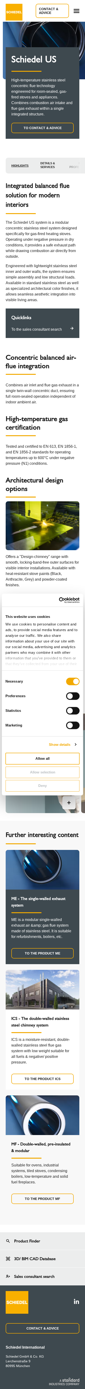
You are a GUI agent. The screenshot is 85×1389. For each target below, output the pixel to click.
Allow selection (42, 772)
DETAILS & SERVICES (47, 165)
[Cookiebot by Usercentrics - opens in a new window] (60, 600)
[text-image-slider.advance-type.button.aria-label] (69, 802)
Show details (59, 745)
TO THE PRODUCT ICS (42, 1079)
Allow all (42, 758)
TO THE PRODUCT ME (42, 953)
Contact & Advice (48, 11)
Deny (42, 786)
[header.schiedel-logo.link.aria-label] (14, 11)
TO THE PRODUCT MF (42, 1199)
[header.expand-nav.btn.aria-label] (76, 11)
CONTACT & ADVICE (42, 1328)
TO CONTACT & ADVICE (43, 128)
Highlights (20, 165)
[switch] (73, 696)
